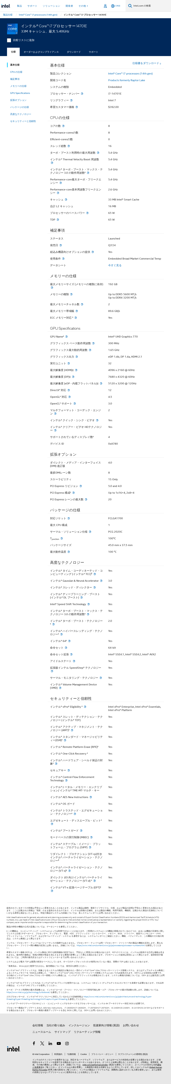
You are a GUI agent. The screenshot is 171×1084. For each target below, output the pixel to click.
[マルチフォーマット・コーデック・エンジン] (55, 413)
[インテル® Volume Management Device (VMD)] (60, 687)
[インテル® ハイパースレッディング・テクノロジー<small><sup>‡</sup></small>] (61, 634)
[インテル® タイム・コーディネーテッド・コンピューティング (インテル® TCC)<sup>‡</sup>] (95, 574)
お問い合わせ (131, 1025)
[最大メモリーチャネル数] (82, 304)
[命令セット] (66, 647)
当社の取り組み (55, 1025)
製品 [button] (19, 5)
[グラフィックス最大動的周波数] (90, 350)
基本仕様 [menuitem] (15, 64)
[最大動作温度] (68, 551)
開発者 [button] (69, 5)
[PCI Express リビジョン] (80, 486)
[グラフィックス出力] (76, 356)
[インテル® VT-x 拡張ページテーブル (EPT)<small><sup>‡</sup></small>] (52, 890)
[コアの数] (63, 125)
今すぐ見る (115, 265)
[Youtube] (59, 1044)
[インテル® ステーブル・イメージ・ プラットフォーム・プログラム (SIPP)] (90, 847)
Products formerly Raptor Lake (126, 80)
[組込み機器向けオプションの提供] (93, 252)
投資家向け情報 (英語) (106, 1025)
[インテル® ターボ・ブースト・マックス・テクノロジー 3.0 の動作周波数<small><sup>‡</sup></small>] (88, 172)
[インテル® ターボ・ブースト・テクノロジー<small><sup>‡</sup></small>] (53, 624)
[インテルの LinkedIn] (50, 1044)
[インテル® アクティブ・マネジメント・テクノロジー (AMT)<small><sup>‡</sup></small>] (72, 730)
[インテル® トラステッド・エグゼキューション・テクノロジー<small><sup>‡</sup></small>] (75, 813)
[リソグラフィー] (71, 100)
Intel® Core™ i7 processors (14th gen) (130, 73)
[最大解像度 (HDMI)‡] (76, 370)
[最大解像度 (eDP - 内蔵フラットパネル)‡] (101, 383)
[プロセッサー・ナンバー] (82, 93)
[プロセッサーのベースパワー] (87, 213)
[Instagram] (67, 1044)
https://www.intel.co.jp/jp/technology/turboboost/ (28, 992)
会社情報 (37, 1025)
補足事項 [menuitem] (15, 78)
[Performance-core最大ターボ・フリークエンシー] (60, 182)
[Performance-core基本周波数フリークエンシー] (58, 192)
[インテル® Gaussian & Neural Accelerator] (101, 580)
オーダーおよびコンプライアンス (41, 51)
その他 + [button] (83, 5)
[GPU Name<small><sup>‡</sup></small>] (66, 336)
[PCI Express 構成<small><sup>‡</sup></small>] (73, 492)
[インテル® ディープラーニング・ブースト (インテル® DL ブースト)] (81, 597)
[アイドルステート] (74, 661)
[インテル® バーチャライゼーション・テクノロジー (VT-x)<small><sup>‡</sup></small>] (69, 870)
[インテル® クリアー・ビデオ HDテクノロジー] (55, 430)
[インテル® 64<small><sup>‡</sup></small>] (69, 641)
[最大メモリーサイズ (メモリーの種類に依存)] (52, 287)
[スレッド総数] (68, 146)
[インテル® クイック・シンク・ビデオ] (97, 420)
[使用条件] (63, 258)
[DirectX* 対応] (68, 390)
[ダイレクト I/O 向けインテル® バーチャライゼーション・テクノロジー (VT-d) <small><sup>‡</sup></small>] (94, 880)
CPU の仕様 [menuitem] (16, 71)
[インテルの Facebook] (34, 1044)
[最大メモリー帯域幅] (76, 311)
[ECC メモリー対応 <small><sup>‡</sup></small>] (75, 317)
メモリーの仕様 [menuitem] (18, 86)
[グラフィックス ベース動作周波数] (93, 343)
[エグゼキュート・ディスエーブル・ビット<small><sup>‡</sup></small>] (52, 823)
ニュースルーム (41, 1032)
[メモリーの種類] (71, 294)
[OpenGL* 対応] (69, 396)
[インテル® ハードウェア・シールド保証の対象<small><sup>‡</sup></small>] (56, 763)
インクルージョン (79, 1025)
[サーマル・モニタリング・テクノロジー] (101, 677)
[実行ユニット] (68, 363)
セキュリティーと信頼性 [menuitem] (23, 121)
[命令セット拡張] (71, 654)
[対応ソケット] (68, 518)
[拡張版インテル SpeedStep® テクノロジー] (52, 671)
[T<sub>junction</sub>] (61, 538)
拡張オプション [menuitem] (18, 100)
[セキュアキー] (68, 770)
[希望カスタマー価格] (76, 107)
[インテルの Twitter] (42, 1044)
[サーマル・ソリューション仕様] (90, 531)
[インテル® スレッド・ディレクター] (94, 587)
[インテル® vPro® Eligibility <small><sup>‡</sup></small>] (85, 706)
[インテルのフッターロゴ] (13, 1048)
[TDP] (58, 219)
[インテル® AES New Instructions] (91, 797)
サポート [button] (32, 5)
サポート (93, 51)
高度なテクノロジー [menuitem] (20, 114)
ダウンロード (74, 51)
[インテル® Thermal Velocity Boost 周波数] (52, 162)
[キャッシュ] (66, 199)
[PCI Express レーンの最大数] (86, 499)
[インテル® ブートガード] (81, 830)
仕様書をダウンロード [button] (145, 63)
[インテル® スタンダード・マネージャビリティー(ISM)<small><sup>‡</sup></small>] (65, 740)
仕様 (13, 51)
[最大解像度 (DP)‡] (73, 376)
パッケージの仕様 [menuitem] (19, 107)
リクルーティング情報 (87, 1032)
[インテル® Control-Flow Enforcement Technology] (66, 780)
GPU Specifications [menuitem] (20, 93)
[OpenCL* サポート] (74, 403)
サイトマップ (62, 1032)
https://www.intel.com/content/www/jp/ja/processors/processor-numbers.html (111, 945)
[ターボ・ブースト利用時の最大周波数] (98, 152)
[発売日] (60, 245)
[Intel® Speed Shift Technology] (88, 604)
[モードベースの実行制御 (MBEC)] (91, 837)
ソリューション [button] (51, 5)
